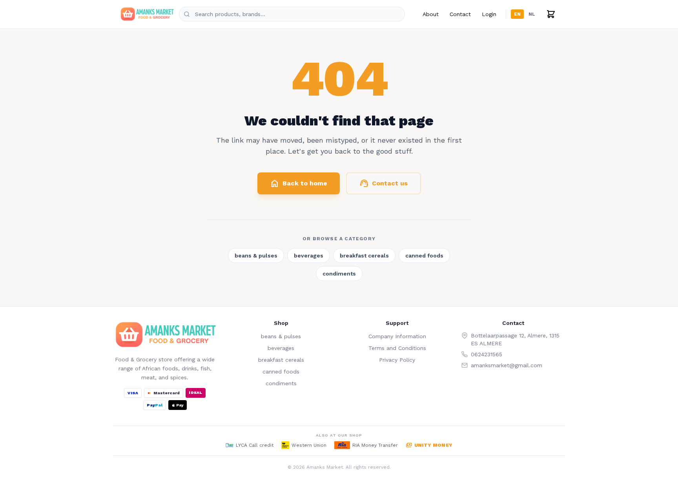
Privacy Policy (397, 360)
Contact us (383, 183)
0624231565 (486, 354)
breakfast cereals (364, 255)
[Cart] (551, 14)
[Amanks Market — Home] (146, 14)
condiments (339, 273)
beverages (308, 255)
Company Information (397, 336)
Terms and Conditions (397, 348)
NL (532, 14)
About (431, 14)
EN (517, 14)
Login (489, 14)
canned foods (424, 255)
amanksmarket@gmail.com (506, 365)
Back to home (298, 183)
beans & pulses (256, 255)
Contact (460, 14)
